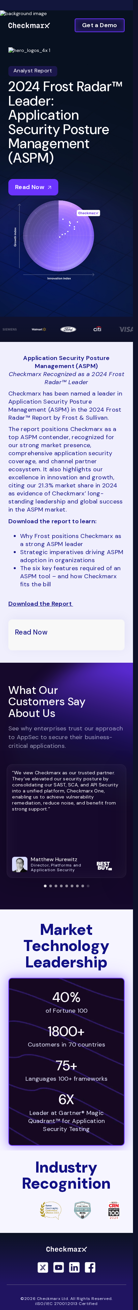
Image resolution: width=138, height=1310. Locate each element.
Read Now (29, 187)
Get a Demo (99, 25)
